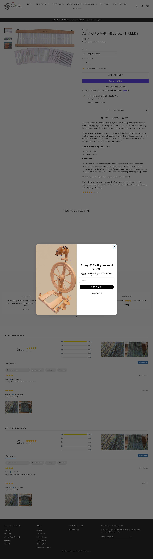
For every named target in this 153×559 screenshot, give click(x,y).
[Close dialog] (114, 246)
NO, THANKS (97, 293)
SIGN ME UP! (97, 287)
